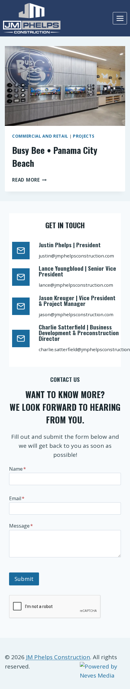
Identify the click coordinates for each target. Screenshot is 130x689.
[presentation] (65, 86)
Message (21, 525)
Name (17, 469)
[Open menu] (120, 18)
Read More (29, 180)
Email (16, 498)
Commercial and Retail (40, 136)
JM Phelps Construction (58, 657)
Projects (83, 136)
